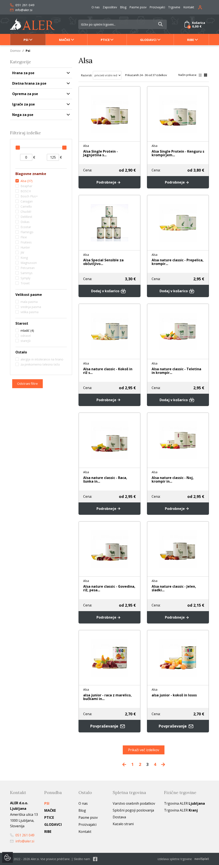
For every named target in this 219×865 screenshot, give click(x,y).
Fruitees (26, 242)
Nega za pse (22, 114)
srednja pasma (31, 307)
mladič (27, 330)
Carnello (26, 206)
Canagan (27, 201)
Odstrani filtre (27, 383)
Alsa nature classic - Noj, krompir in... (173, 479)
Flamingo (27, 232)
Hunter (25, 247)
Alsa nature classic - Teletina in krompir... (176, 371)
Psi (26, 40)
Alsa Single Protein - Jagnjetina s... (100, 153)
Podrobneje (106, 182)
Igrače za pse (23, 104)
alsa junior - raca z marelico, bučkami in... (107, 697)
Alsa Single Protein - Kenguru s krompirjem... (178, 153)
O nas (96, 7)
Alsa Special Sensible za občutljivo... (103, 262)
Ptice (105, 40)
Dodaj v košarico (105, 291)
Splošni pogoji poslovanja (133, 810)
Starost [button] (21, 323)
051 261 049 (24, 5)
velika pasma (29, 312)
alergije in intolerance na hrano (42, 359)
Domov (15, 51)
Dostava (119, 817)
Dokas (25, 222)
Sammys (27, 273)
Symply (25, 278)
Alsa (27, 181)
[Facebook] (95, 859)
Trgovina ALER (184, 803)
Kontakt (188, 7)
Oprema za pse (25, 93)
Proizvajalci (157, 7)
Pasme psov (137, 7)
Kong (24, 258)
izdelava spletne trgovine (175, 859)
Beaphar (26, 186)
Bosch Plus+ (29, 196)
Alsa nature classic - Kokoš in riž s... (107, 371)
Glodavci (148, 40)
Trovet (25, 283)
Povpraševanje (104, 726)
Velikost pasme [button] (28, 295)
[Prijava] (203, 7)
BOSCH (26, 191)
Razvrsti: (86, 75)
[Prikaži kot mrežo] (205, 75)
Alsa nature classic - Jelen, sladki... (174, 588)
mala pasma (29, 302)
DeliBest (26, 217)
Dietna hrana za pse (29, 83)
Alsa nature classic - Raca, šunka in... (105, 479)
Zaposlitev (110, 7)
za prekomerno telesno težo (40, 364)
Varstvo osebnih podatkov (134, 803)
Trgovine (174, 7)
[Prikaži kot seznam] (201, 75)
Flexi (24, 237)
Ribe (190, 40)
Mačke (64, 40)
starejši (26, 341)
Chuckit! (26, 212)
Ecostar (26, 227)
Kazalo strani (123, 824)
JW (22, 252)
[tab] (41, 174)
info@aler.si (23, 10)
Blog (123, 7)
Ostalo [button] (21, 352)
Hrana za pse (23, 73)
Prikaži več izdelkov (143, 750)
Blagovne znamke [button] (30, 174)
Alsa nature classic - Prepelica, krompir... (178, 262)
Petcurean (28, 268)
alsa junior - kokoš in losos (174, 695)
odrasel (26, 336)
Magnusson (29, 263)
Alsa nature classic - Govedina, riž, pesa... (109, 588)
